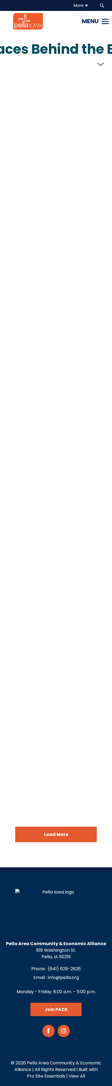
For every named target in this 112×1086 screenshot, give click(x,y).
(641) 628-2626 (64, 969)
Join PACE (56, 1009)
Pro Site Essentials (46, 1076)
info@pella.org (63, 977)
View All (77, 1076)
